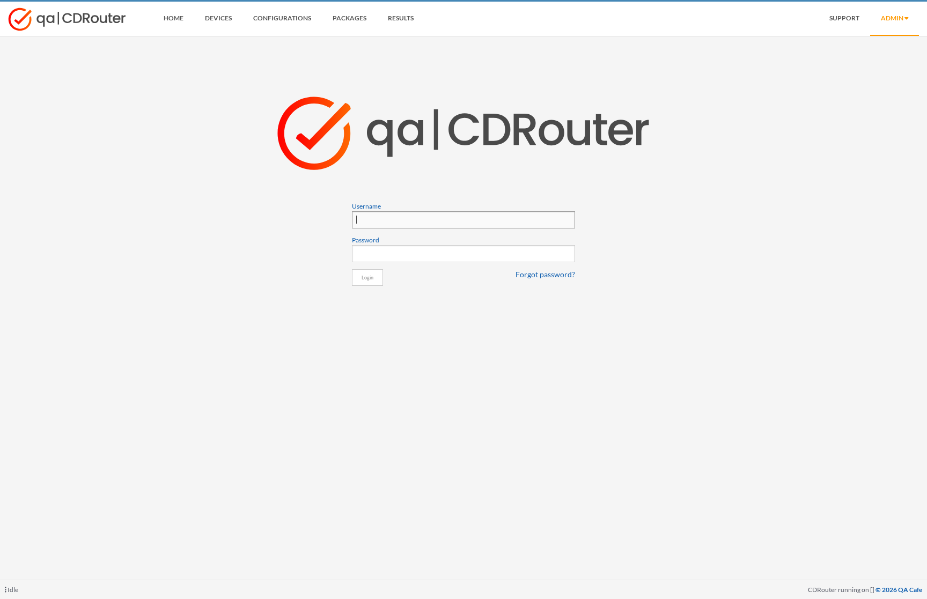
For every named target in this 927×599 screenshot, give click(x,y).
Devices (218, 18)
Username (366, 206)
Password (365, 240)
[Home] (67, 22)
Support (844, 18)
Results (401, 18)
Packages (349, 18)
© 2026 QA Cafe (899, 590)
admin (892, 18)
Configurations (282, 18)
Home (173, 18)
